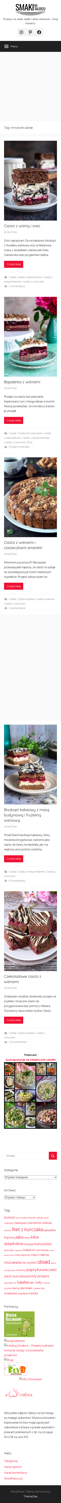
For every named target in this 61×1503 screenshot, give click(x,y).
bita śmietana (22, 1218)
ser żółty (36, 1282)
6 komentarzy (17, 880)
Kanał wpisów (13, 1467)
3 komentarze (17, 608)
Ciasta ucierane (45, 599)
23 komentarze (18, 1041)
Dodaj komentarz (19, 446)
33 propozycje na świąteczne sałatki (31, 1059)
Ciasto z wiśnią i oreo (22, 225)
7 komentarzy (17, 286)
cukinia (8, 1223)
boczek (32, 1218)
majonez (18, 1250)
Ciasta (12, 277)
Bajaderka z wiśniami (22, 382)
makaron (29, 1250)
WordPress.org (13, 1478)
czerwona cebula (39, 1223)
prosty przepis (37, 1276)
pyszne (8, 1282)
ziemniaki (26, 1288)
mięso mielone (40, 1255)
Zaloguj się (11, 1461)
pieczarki (49, 1270)
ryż (14, 1282)
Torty (30, 442)
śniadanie (23, 1293)
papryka (33, 1269)
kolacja (29, 1244)
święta (33, 1293)
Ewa (14, 232)
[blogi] (8, 1360)
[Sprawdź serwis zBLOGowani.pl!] (30, 1379)
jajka (19, 1237)
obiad (43, 1262)
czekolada (19, 1223)
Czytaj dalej (14, 264)
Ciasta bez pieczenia (30, 433)
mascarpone (22, 1255)
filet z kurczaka (27, 1229)
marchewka (42, 1250)
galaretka (50, 1230)
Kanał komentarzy (15, 1472)
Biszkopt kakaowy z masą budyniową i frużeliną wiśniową (26, 815)
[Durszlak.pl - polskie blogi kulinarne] (14, 1340)
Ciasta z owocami (33, 281)
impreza (9, 1237)
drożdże (7, 1230)
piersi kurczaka (15, 1276)
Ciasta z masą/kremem (35, 437)
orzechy (21, 1270)
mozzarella (12, 1262)
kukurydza (42, 1244)
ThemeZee (30, 1496)
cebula (39, 1217)
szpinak (46, 1283)
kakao (27, 1237)
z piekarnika (39, 1288)
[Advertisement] (30, 86)
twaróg (15, 1288)
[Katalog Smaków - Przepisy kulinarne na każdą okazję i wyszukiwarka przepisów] (30, 1355)
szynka (7, 1288)
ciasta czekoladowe (29, 277)
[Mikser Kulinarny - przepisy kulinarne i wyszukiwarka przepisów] (19, 1336)
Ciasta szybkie (26, 599)
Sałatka (23, 1282)
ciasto (46, 1218)
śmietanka (10, 1293)
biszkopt (9, 1217)
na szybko (29, 1262)
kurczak (9, 1250)
